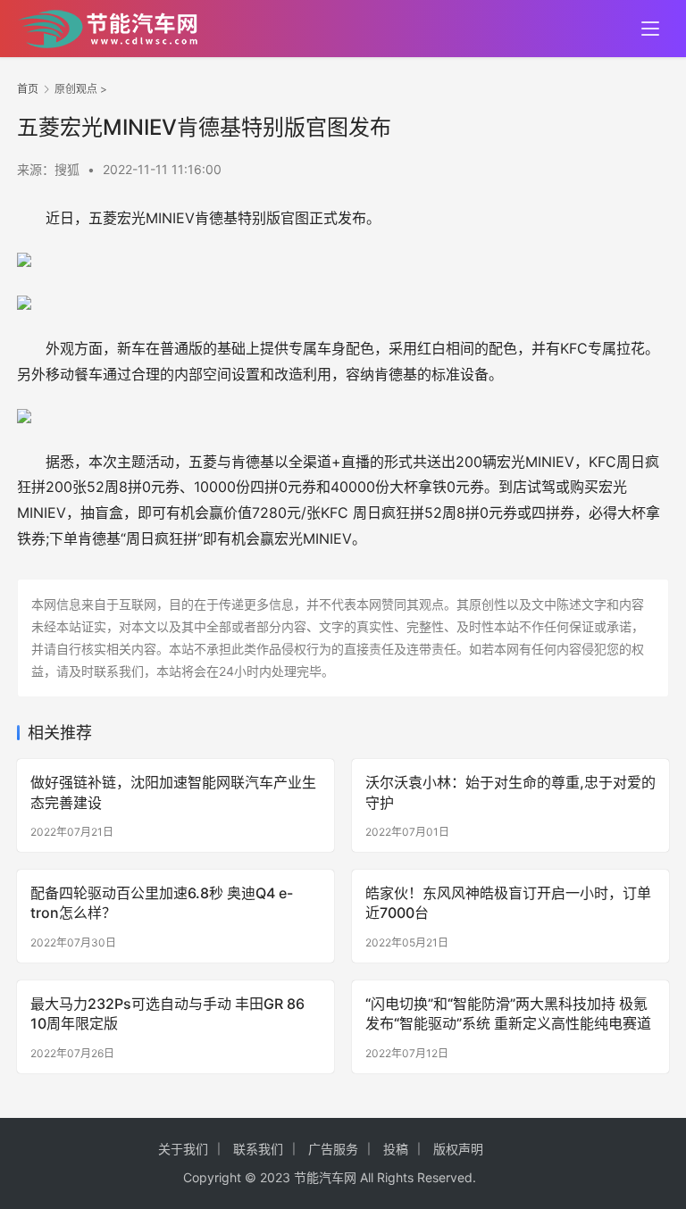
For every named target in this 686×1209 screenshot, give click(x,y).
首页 (27, 89)
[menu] (650, 29)
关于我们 (183, 1148)
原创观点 (75, 89)
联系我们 (258, 1148)
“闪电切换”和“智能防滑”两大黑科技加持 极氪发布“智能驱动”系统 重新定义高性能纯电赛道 (508, 1013)
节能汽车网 (325, 1177)
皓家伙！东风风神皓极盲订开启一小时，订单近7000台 (508, 902)
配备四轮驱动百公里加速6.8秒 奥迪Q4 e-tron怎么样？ (161, 902)
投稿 (395, 1148)
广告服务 (333, 1148)
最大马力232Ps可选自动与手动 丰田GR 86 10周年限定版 (167, 1013)
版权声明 (458, 1148)
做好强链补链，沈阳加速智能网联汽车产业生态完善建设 (173, 792)
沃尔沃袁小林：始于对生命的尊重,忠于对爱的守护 (510, 792)
